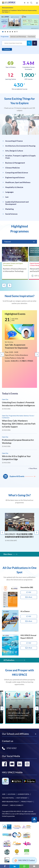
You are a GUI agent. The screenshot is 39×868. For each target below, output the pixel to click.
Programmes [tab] (5, 36)
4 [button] (10, 31)
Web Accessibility (16, 805)
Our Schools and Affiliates (15, 734)
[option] (19, 11)
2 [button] (5, 31)
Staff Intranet (22, 798)
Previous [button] (4, 285)
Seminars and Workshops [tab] (18, 36)
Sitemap (5, 805)
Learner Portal (23, 794)
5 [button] (12, 31)
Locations (11, 794)
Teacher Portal (8, 798)
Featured (7, 242)
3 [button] (7, 31)
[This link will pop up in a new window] (16, 781)
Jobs (3, 794)
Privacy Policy (26, 801)
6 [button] (15, 31)
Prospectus (7, 49)
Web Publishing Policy (10, 801)
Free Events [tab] (31, 36)
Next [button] (10, 285)
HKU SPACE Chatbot (26, 860)
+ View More (32, 468)
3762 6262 (11, 748)
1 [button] (3, 31)
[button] (31, 2)
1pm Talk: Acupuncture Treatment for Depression (16, 346)
